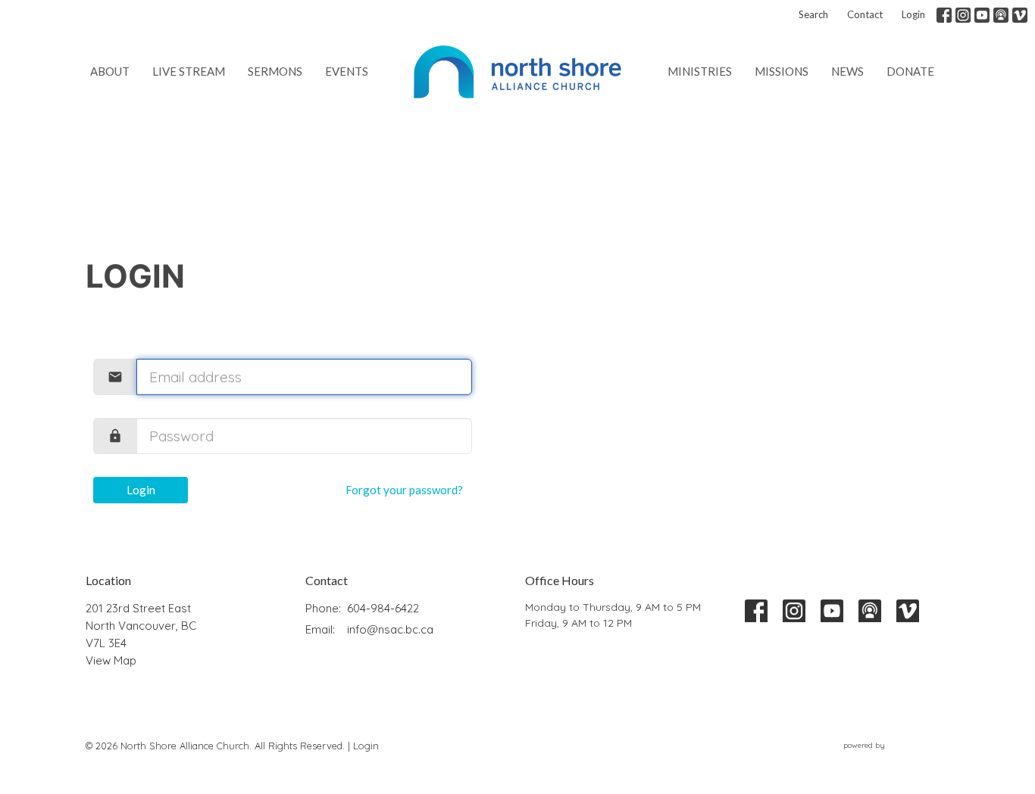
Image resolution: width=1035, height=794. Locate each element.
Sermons (275, 71)
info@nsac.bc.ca (390, 629)
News (847, 71)
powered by (887, 758)
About (110, 71)
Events (346, 71)
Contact (865, 14)
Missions (781, 71)
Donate (910, 71)
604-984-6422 (383, 608)
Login (913, 14)
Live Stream (188, 71)
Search (813, 14)
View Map (111, 660)
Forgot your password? (404, 490)
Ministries (700, 71)
